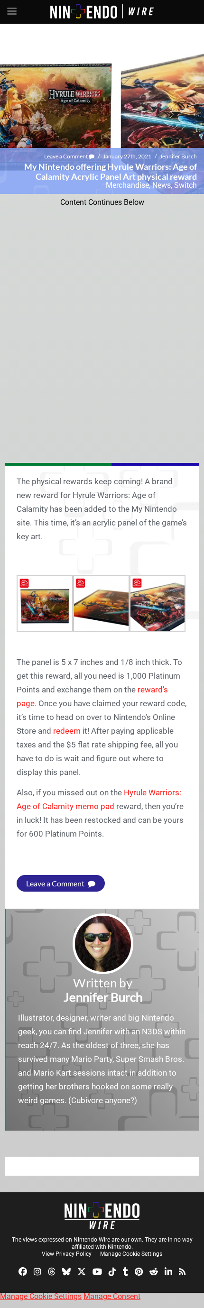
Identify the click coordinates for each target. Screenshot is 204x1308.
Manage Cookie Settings (131, 1254)
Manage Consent (111, 1296)
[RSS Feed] (182, 1270)
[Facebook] (23, 1270)
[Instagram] (37, 1270)
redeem (67, 731)
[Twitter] (81, 1270)
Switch (185, 185)
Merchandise (127, 185)
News (161, 185)
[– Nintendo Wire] (102, 1215)
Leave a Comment (66, 156)
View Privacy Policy (67, 1254)
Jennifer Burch (178, 156)
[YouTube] (97, 1270)
